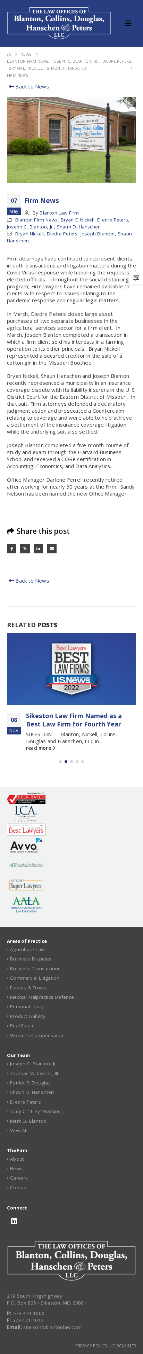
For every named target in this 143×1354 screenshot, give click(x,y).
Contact (18, 1187)
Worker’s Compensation (37, 1035)
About (17, 1159)
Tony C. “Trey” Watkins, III (38, 1111)
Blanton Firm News (36, 220)
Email (51, 548)
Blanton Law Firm (59, 213)
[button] (130, 23)
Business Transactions (35, 968)
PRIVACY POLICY (91, 1346)
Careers (19, 1178)
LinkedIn (38, 548)
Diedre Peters (112, 220)
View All (18, 1130)
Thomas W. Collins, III (34, 1073)
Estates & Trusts (28, 988)
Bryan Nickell (29, 234)
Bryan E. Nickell (77, 220)
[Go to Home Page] (9, 54)
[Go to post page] (71, 669)
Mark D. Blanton (28, 1121)
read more (39, 748)
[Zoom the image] (71, 1244)
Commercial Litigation (34, 978)
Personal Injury (27, 1006)
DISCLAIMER (124, 1346)
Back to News (31, 86)
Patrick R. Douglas (30, 1083)
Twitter (25, 548)
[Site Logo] (59, 23)
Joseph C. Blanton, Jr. (30, 227)
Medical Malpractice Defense (42, 997)
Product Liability (27, 1016)
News (16, 1168)
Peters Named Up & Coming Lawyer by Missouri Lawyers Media (80, 719)
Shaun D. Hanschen (79, 227)
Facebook (11, 548)
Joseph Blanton (98, 234)
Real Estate (22, 1025)
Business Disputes (30, 959)
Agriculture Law (27, 949)
